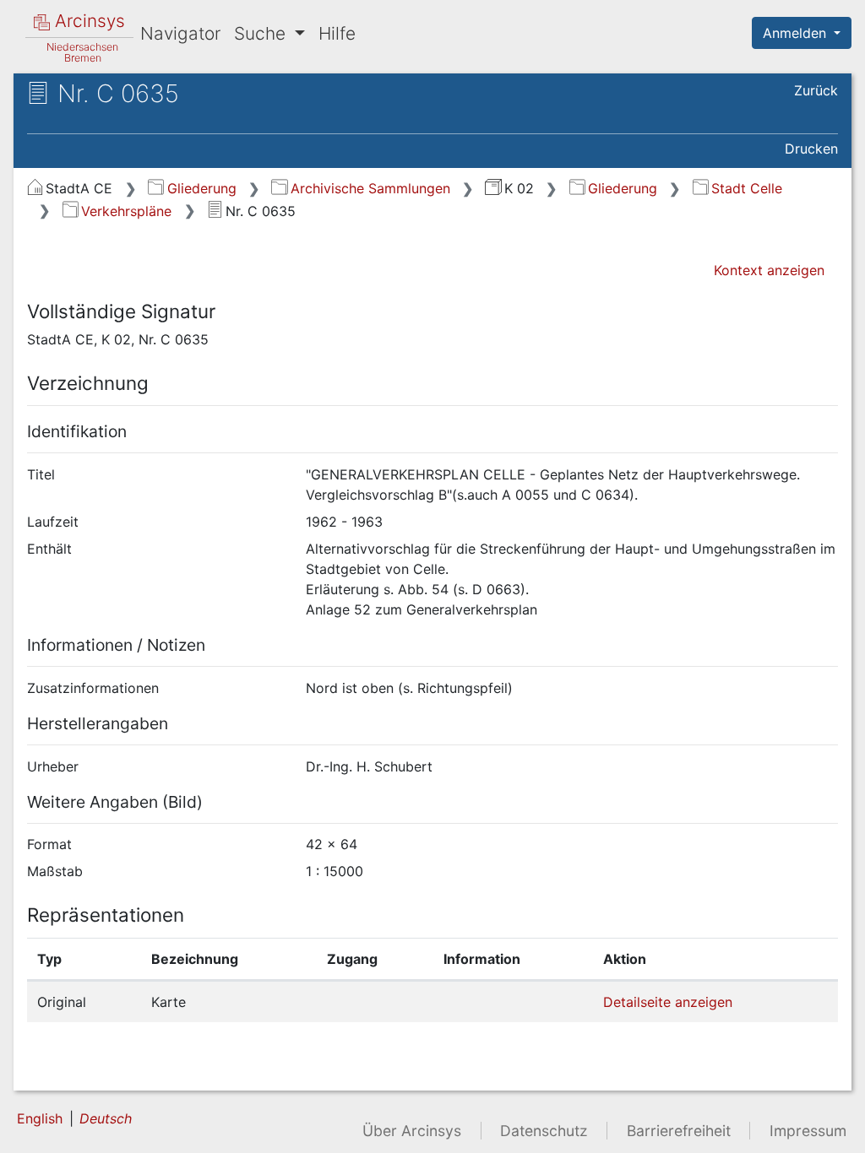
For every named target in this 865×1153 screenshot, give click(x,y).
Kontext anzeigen (769, 270)
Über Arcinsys (411, 1130)
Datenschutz (544, 1130)
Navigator (180, 33)
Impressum (808, 1130)
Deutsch (105, 1118)
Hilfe (337, 33)
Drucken (811, 148)
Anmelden (796, 32)
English (40, 1118)
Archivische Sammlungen (370, 188)
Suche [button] (262, 33)
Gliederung (201, 188)
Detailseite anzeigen (667, 1001)
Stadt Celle (746, 188)
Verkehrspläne (126, 211)
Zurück (816, 90)
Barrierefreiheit (679, 1130)
